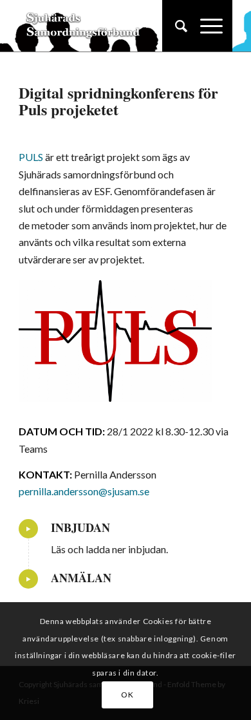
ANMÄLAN (81, 577)
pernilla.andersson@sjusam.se (84, 491)
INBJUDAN (80, 527)
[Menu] (205, 26)
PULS (31, 157)
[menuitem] (174, 26)
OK (127, 694)
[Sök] (174, 26)
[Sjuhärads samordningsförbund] (104, 26)
